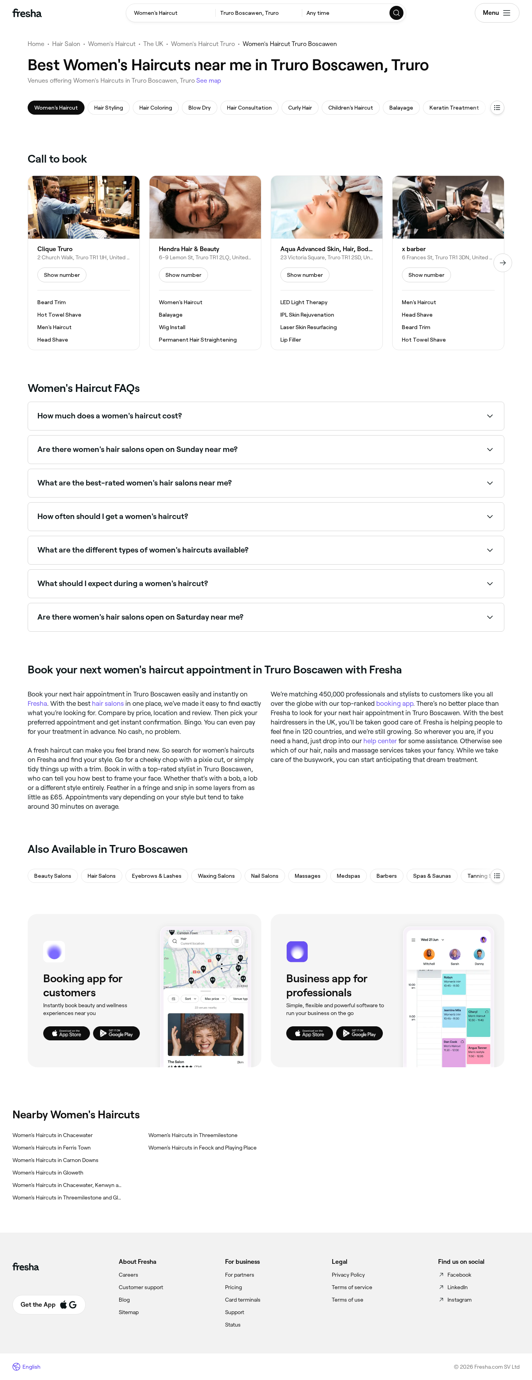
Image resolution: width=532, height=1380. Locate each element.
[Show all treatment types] (497, 108)
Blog (124, 1300)
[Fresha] (27, 13)
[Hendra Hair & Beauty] (205, 263)
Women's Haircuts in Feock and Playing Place (202, 1147)
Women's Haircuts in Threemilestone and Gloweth (67, 1197)
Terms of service (352, 1287)
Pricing (233, 1287)
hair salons (108, 703)
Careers (128, 1275)
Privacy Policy (348, 1275)
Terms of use (347, 1300)
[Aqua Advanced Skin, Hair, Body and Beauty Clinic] (326, 263)
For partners (239, 1275)
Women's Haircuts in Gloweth (47, 1172)
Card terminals (243, 1300)
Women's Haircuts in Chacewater (52, 1135)
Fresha (37, 703)
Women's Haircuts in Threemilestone (193, 1135)
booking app (394, 703)
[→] (502, 262)
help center (380, 740)
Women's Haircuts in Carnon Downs (55, 1160)
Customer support (141, 1287)
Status (233, 1325)
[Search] (397, 13)
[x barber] (448, 263)
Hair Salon (66, 44)
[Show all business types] (497, 876)
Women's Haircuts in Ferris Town (51, 1147)
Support (234, 1312)
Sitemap (129, 1312)
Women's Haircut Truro (203, 44)
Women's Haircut (112, 44)
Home (36, 44)
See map (208, 80)
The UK (153, 44)
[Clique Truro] (83, 263)
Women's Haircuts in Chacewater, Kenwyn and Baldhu (67, 1185)
